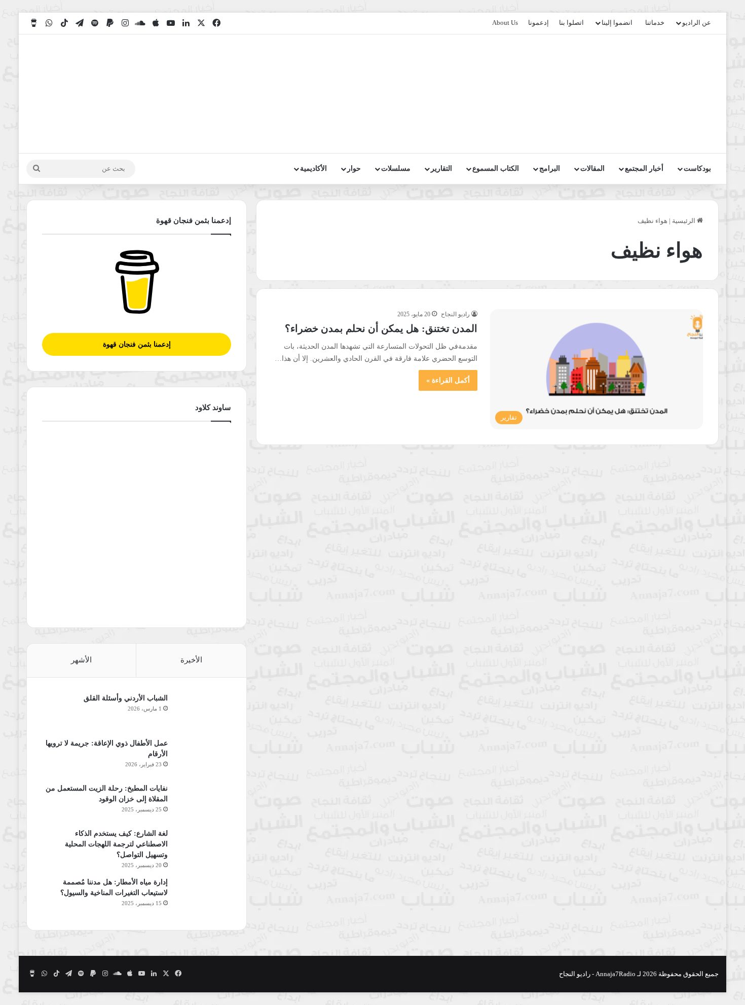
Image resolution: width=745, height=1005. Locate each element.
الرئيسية (684, 221)
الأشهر (81, 660)
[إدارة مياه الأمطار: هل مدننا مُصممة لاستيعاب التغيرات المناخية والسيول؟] (203, 896)
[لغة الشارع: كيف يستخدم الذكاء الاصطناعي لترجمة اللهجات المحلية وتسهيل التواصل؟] (203, 847)
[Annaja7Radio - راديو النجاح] (660, 94)
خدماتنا (654, 22)
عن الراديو (696, 22)
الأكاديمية (313, 168)
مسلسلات (396, 168)
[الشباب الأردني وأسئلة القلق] (203, 712)
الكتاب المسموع (495, 168)
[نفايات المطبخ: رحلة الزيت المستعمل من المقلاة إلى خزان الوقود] (203, 802)
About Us (505, 22)
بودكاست (697, 168)
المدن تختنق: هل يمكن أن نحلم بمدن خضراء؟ (381, 328)
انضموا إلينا (617, 22)
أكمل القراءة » (448, 380)
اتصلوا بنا (571, 22)
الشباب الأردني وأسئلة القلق (126, 698)
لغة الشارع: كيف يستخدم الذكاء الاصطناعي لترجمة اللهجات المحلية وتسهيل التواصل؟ (116, 844)
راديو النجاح (455, 314)
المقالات (592, 168)
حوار (354, 168)
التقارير (441, 168)
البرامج (549, 168)
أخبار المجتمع (644, 168)
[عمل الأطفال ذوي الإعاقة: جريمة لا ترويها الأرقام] (203, 757)
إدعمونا (538, 22)
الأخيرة (191, 660)
